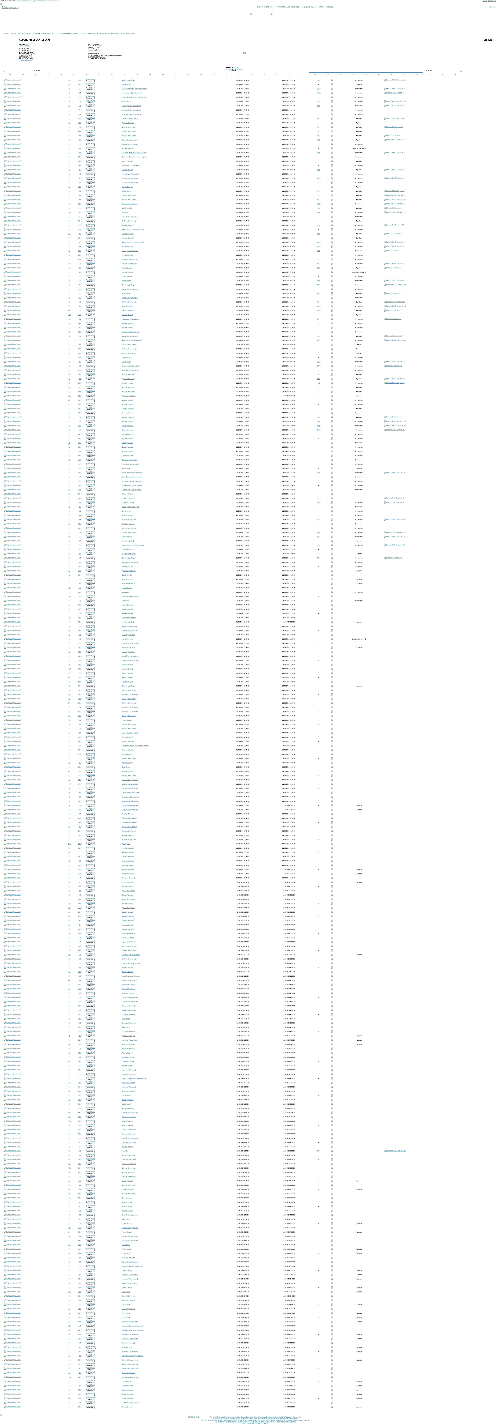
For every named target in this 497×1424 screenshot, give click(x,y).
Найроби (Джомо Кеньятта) (131, 954)
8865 (79, 1121)
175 (80, 340)
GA (69, 1121)
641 (80, 942)
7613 (79, 1172)
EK (69, 118)
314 (80, 430)
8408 (79, 1279)
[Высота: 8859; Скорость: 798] (394, 361)
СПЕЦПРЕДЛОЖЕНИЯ (70, 33)
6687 (79, 716)
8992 (79, 703)
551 (80, 421)
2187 (79, 869)
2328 (79, 647)
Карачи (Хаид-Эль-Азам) (130, 118)
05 (150, 74)
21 (48, 74)
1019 (79, 844)
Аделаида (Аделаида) (129, 1070)
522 (80, 507)
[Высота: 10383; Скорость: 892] (395, 421)
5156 (79, 1040)
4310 (79, 285)
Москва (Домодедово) (129, 1176)
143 (80, 242)
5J (69, 626)
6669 (79, 724)
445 (80, 835)
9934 (79, 1236)
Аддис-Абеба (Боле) (128, 942)
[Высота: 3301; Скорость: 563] (394, 203)
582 (80, 1082)
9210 (79, 792)
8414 (79, 1112)
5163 (79, 809)
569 (80, 178)
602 (80, 118)
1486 (79, 617)
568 (80, 519)
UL (69, 664)
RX (69, 195)
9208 (79, 332)
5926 (79, 489)
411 (80, 101)
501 (80, 891)
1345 (79, 1296)
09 (201, 74)
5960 (79, 1164)
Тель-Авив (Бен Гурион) (129, 204)
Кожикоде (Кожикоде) (129, 1010)
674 (80, 208)
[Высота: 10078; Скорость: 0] (394, 383)
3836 (79, 664)
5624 (79, 485)
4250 (79, 780)
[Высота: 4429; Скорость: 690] (394, 498)
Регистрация (492, 1)
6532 (79, 929)
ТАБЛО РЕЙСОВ (270, 7)
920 (80, 839)
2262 (79, 1014)
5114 (79, 622)
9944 (79, 1168)
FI (69, 1125)
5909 (79, 1321)
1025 (79, 1027)
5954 (79, 1087)
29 (80, 925)
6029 (79, 1202)
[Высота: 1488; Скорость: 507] (394, 378)
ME (69, 536)
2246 (79, 370)
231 (80, 1048)
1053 (79, 204)
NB (69, 106)
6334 (79, 114)
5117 (79, 84)
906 (80, 212)
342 (80, 1300)
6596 (79, 391)
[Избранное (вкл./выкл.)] (12, 80)
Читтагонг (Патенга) (128, 878)
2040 (79, 182)
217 (80, 140)
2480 (79, 1309)
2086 (79, 494)
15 (276, 74)
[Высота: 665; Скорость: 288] (394, 118)
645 (80, 246)
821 (80, 379)
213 (80, 1151)
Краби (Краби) (126, 1095)
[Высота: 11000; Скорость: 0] (394, 169)
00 (86, 74)
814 (80, 861)
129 (80, 1176)
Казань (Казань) (127, 276)
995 (80, 549)
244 (80, 195)
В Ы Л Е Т (256, 14)
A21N (318, 140)
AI (69, 97)
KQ (69, 954)
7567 (79, 1091)
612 (80, 88)
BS (69, 1300)
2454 (79, 1018)
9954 (79, 950)
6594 (79, 886)
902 (80, 980)
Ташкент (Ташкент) (128, 494)
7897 (79, 404)
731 (80, 635)
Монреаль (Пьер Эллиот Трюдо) (132, 1266)
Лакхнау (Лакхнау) (128, 967)
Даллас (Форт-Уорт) (128, 1155)
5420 (79, 447)
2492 (79, 1053)
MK (69, 903)
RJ (69, 545)
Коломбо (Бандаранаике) (130, 178)
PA (69, 101)
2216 (79, 920)
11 (226, 74)
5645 (79, 1240)
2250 (79, 357)
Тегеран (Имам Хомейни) (130, 596)
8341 (79, 408)
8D (69, 805)
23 (74, 74)
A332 (318, 536)
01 (99, 74)
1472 (79, 383)
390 (80, 720)
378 (80, 1223)
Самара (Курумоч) (128, 549)
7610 (79, 443)
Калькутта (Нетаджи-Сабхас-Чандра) (134, 152)
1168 (79, 775)
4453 (79, 1061)
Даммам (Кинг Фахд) (128, 123)
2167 (79, 216)
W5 (69, 596)
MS (69, 212)
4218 (79, 225)
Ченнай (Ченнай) (127, 383)
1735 (79, 754)
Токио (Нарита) (127, 1270)
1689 (79, 750)
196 (80, 1036)
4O (69, 1061)
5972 (79, 656)
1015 (79, 767)
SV (69, 135)
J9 (69, 268)
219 (80, 1343)
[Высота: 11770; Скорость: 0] (394, 105)
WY (69, 310)
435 (80, 366)
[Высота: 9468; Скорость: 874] (394, 429)
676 (80, 588)
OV (69, 315)
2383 (79, 1095)
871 (80, 814)
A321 (318, 101)
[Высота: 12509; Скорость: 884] (395, 242)
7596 (79, 1330)
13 (251, 74)
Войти (485, 1)
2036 (79, 161)
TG (69, 1253)
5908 (79, 1245)
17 (302, 74)
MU (69, 400)
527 (80, 263)
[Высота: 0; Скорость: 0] (392, 135)
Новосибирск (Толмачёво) (130, 165)
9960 (79, 903)
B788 (318, 225)
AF (69, 438)
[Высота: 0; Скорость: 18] (393, 557)
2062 (79, 187)
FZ (69, 93)
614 (80, 464)
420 (80, 1304)
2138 (79, 737)
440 (80, 1074)
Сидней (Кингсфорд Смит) (130, 630)
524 (80, 562)
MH (69, 677)
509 (80, 234)
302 (80, 1347)
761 (80, 1057)
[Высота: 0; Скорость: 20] (393, 336)
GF (69, 234)
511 (80, 417)
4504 (79, 1253)
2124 (79, 571)
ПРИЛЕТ (236, 67)
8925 (79, 592)
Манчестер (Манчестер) (130, 1364)
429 (80, 536)
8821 (79, 387)
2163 (79, 1010)
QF (69, 387)
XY (69, 302)
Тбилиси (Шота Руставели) (131, 963)
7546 (79, 908)
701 (80, 1356)
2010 (79, 255)
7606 (79, 1232)
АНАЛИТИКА (115, 33)
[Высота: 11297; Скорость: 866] (395, 1150)
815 (80, 959)
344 (80, 477)
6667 (79, 528)
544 (80, 1210)
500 (80, 541)
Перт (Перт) (126, 1292)
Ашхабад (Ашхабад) (128, 635)
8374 (79, 694)
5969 (79, 455)
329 (80, 298)
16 (289, 74)
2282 (79, 123)
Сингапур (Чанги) (127, 413)
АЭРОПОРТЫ (281, 7)
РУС (490, 7)
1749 (79, 251)
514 (80, 728)
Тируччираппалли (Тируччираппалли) (134, 88)
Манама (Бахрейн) (128, 234)
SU (69, 263)
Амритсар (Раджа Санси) (130, 1040)
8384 (79, 1360)
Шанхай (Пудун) (127, 1347)
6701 (79, 784)
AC (69, 374)
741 (80, 106)
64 (80, 596)
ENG (495, 7)
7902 (79, 699)
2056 (79, 229)
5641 (79, 1313)
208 (80, 302)
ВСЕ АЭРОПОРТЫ (127, 33)
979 (80, 144)
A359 (318, 379)
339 (80, 579)
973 (80, 276)
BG (69, 878)
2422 (79, 434)
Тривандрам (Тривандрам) (130, 319)
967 (80, 639)
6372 (79, 1338)
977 (80, 745)
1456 (79, 323)
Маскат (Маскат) (127, 161)
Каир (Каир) (125, 212)
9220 (79, 97)
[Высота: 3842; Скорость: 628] (394, 519)
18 (10, 74)
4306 (79, 933)
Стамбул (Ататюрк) (128, 502)
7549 (79, 916)
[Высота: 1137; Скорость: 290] (394, 199)
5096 (79, 1287)
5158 (79, 80)
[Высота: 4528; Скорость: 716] (394, 536)
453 (80, 361)
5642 (79, 660)
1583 (79, 984)
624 (80, 310)
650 (80, 1215)
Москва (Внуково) (128, 148)
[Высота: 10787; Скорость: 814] (395, 80)
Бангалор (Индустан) (129, 519)
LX (69, 681)
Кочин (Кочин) (126, 84)
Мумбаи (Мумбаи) (128, 225)
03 (125, 74)
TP (69, 1338)
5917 (79, 1249)
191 (80, 553)
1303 (79, 472)
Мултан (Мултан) (127, 566)
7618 (79, 1159)
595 (80, 763)
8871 (79, 1377)
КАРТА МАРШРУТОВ (47, 33)
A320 (318, 80)
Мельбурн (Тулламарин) (130, 1274)
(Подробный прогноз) (26, 60)
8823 (79, 1193)
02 (112, 74)
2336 (79, 605)
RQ (69, 980)
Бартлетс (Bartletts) (128, 741)
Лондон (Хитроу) (127, 1121)
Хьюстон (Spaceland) (129, 553)
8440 (79, 1070)
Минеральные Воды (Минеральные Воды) (135, 745)
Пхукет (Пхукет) (127, 720)
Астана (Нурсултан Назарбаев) (132, 472)
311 (80, 954)
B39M (318, 425)
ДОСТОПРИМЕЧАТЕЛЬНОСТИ (90, 33)
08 (188, 74)
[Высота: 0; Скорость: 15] (393, 366)
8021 (79, 1364)
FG (69, 1283)
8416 (79, 630)
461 (80, 152)
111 (80, 336)
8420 (79, 1292)
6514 (79, 609)
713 (80, 963)
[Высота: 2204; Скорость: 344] (394, 302)
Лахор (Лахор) (126, 101)
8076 (79, 669)
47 (80, 170)
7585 (79, 374)
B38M (318, 93)
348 (80, 1181)
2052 (79, 1100)
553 (80, 690)
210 (80, 758)
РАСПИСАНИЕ (34, 33)
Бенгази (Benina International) (131, 106)
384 (80, 1351)
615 (80, 545)
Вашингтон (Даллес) (128, 1048)
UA (69, 391)
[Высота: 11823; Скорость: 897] (395, 340)
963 (80, 174)
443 (80, 967)
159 (80, 191)
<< (4, 70)
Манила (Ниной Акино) (129, 626)
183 (80, 93)
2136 (79, 848)
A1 (69, 114)
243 (80, 1266)
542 (80, 515)
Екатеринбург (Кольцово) (130, 144)
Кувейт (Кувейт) (127, 208)
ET (69, 775)
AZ (69, 353)
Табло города (227, 69)
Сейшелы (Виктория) (129, 1117)
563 (80, 993)
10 (214, 74)
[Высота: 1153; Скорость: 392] (394, 139)
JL (69, 1287)
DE (69, 455)
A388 (318, 519)
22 (61, 74)
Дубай (27, 45)
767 (80, 827)
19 (23, 74)
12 (238, 74)
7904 (79, 131)
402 (80, 1283)
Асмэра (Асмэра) (127, 246)
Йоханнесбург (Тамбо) (129, 818)
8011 (79, 1198)
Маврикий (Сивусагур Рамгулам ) (133, 1326)
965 (80, 272)
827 (80, 613)
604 (80, 1262)
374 (80, 707)
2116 (79, 566)
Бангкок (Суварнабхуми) (130, 694)
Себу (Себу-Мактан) (128, 1373)
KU (69, 208)
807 (80, 306)
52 (80, 882)
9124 (79, 1044)
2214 (79, 524)
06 (163, 74)
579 (80, 997)
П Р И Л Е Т (277, 14)
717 (80, 976)
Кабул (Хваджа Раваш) (129, 980)
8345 (79, 238)
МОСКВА (5, 8)
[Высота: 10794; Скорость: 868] (395, 101)
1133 (79, 1031)
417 (80, 280)
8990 (79, 400)
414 (80, 1138)
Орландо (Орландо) (128, 1343)
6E (69, 323)
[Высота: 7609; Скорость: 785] (394, 532)
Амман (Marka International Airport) (133, 229)
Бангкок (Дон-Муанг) (128, 984)
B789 (318, 195)
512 (80, 532)
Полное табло (238, 69)
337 (80, 937)
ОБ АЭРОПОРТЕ (9, 33)
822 (80, 805)
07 (176, 74)
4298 (79, 681)
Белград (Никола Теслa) (130, 251)
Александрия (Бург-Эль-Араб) (132, 93)
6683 (79, 451)
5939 (79, 1317)
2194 (79, 481)
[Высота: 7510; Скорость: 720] (394, 212)
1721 (79, 425)
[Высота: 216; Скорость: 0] (393, 92)
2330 (79, 899)
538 (80, 733)
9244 (79, 438)
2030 (79, 1001)
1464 (79, 686)
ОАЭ (26, 44)
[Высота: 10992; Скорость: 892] (395, 306)
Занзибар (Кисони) (128, 869)
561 (80, 344)
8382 (79, 413)
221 (80, 1155)
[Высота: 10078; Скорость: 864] (395, 425)
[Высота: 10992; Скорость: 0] (394, 191)
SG (69, 80)
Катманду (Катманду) (129, 1014)
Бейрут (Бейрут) (127, 187)
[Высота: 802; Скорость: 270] (394, 195)
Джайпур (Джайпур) (128, 80)
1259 (79, 1108)
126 (80, 268)
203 (80, 1257)
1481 (79, 1104)
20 (35, 74)
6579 (79, 1129)
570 (80, 1078)
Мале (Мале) (126, 1018)
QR (69, 767)
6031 (79, 1125)
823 (80, 1185)
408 (80, 1274)
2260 (79, 157)
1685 (79, 873)
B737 (318, 88)
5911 (79, 711)
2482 (79, 652)
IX (69, 88)
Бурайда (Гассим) (128, 814)
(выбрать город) (13, 8)
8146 (79, 315)
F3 (69, 532)
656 (80, 1219)
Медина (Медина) (127, 605)
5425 (79, 353)
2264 (79, 221)
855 (80, 199)
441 (80, 583)
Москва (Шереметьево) (129, 263)
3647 (79, 771)
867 (80, 127)
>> (461, 70)
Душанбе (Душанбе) (128, 647)
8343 (79, 856)
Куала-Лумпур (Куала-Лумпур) (132, 477)
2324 (79, 327)
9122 (79, 865)
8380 (79, 1189)
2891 (79, 575)
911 (80, 1326)
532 (80, 511)
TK (69, 238)
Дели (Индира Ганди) (129, 285)
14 (264, 74)
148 (80, 878)
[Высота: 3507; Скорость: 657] (394, 280)
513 (80, 852)
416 (80, 643)
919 (80, 1065)
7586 (79, 912)
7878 (79, 1134)
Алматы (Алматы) (128, 425)
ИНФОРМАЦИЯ (329, 7)
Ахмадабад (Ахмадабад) (130, 733)
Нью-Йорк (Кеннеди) (128, 1257)
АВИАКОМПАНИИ (293, 7)
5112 (79, 396)
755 (80, 502)
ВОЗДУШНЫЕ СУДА (307, 7)
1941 (79, 498)
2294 (79, 259)
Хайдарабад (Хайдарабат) (130, 366)
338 (80, 1373)
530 (80, 319)
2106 (79, 289)
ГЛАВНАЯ (260, 7)
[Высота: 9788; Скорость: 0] (394, 502)
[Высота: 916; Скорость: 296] (394, 225)
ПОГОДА (59, 33)
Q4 (69, 110)
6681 (79, 349)
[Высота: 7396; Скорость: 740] (394, 472)
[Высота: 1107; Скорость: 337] (394, 545)
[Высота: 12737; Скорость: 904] (395, 284)
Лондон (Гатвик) (127, 1198)
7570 (79, 460)
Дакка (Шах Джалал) (128, 891)
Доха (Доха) (126, 293)
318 (80, 1270)
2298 (79, 1006)
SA (69, 818)
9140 (79, 831)
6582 (79, 946)
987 (80, 148)
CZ (69, 131)
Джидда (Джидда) (127, 306)
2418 (79, 741)
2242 (79, 972)
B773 (318, 118)
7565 (79, 1228)
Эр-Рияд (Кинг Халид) (129, 131)
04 (137, 74)
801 (80, 895)
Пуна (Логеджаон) (128, 882)
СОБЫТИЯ (319, 7)
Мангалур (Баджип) (128, 861)
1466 (79, 801)
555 (80, 135)
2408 (79, 165)
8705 (79, 1117)
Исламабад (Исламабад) (130, 140)
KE (69, 349)
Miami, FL (125, 1151)
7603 (79, 1334)
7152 (79, 818)
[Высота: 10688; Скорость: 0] (394, 88)
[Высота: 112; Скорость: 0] (393, 127)
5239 (79, 677)
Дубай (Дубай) (90, 79)
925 (80, 600)
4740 (79, 110)
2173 (79, 989)
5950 (79, 822)
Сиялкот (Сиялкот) (128, 937)
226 (80, 788)
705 (80, 1142)
